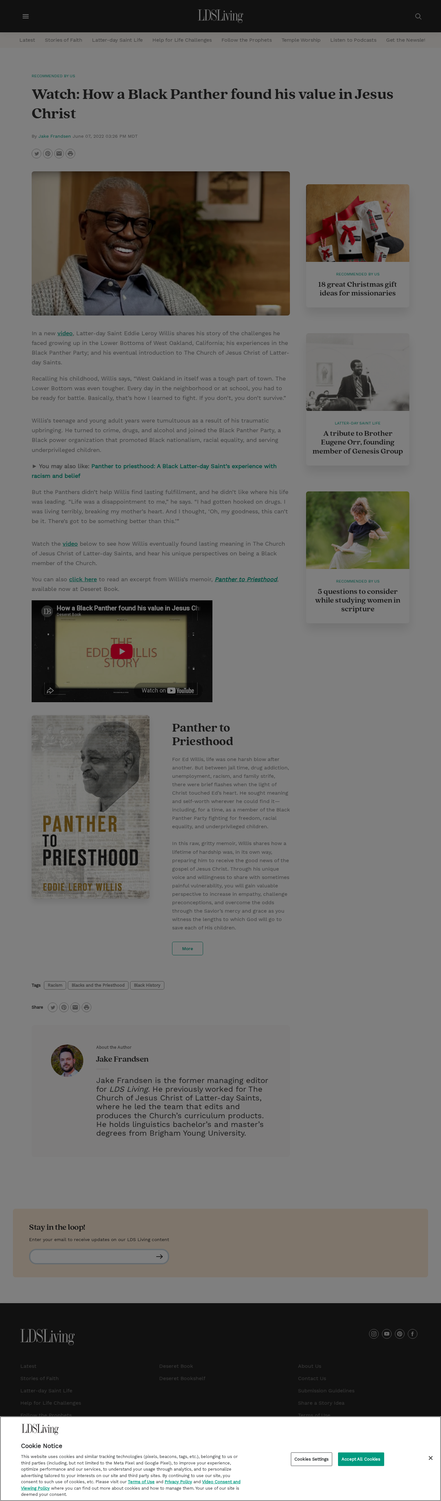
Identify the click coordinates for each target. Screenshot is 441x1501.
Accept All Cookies (361, 1459)
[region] (220, 1458)
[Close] (431, 1458)
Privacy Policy (178, 1481)
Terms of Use (141, 1481)
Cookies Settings (311, 1459)
